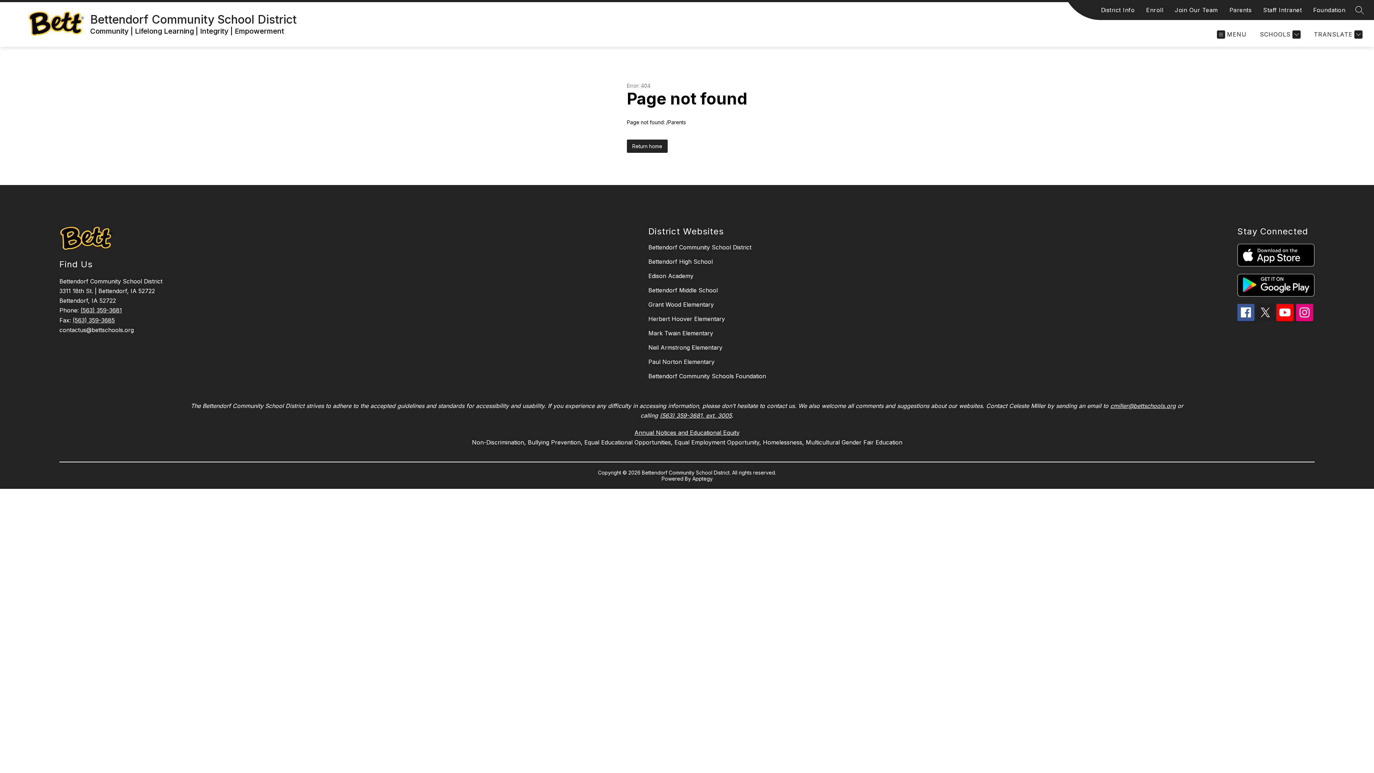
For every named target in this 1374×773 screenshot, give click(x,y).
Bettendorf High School (680, 261)
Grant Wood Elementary (681, 304)
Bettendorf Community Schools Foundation (707, 376)
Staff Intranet (1282, 10)
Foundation (1329, 10)
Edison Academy (670, 275)
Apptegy (702, 479)
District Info (1118, 10)
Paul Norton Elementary (681, 361)
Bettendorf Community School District (699, 247)
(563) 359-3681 (101, 310)
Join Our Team (1196, 10)
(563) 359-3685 (94, 320)
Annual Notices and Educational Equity (687, 432)
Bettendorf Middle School (683, 290)
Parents (1240, 10)
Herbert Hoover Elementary (686, 318)
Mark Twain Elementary (680, 333)
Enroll (1154, 10)
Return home (647, 146)
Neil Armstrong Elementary (685, 347)
